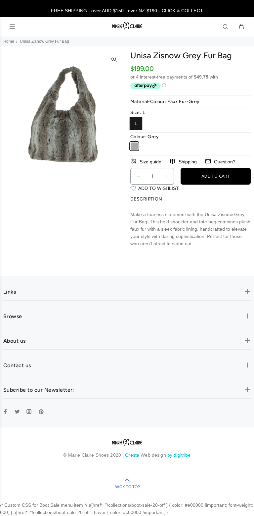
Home (8, 41)
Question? (224, 161)
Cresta (133, 455)
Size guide (150, 161)
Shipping (188, 161)
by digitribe (179, 455)
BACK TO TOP (127, 487)
